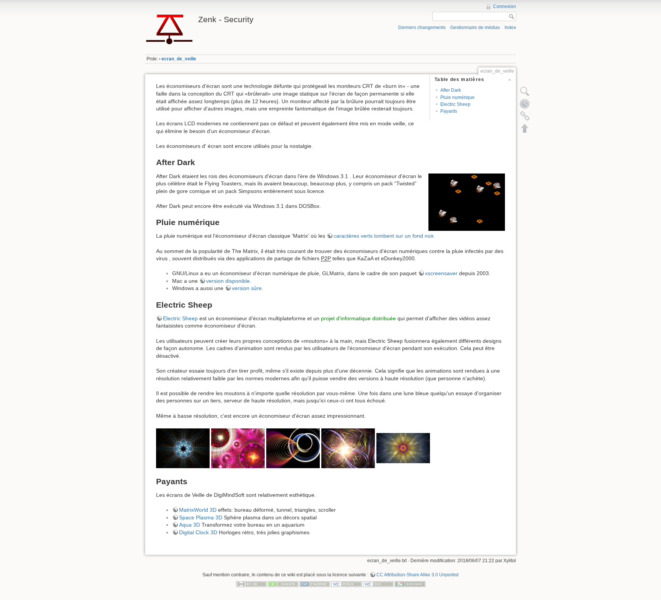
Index (510, 27)
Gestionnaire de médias (475, 27)
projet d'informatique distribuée (358, 318)
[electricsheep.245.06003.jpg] (183, 447)
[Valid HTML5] (346, 583)
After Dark (450, 90)
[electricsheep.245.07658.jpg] (348, 447)
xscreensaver (441, 273)
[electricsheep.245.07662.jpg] (238, 447)
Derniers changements (422, 27)
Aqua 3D (189, 525)
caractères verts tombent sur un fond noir (383, 236)
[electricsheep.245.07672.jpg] (293, 447)
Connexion (504, 6)
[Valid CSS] (378, 583)
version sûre (247, 288)
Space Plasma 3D (200, 517)
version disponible (228, 281)
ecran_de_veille (178, 59)
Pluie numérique (457, 97)
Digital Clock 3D (198, 532)
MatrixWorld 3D (198, 510)
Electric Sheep (455, 104)
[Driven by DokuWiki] (410, 583)
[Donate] (283, 583)
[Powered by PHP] (315, 583)
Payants (448, 111)
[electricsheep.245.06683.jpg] (403, 447)
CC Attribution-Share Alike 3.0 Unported (417, 574)
